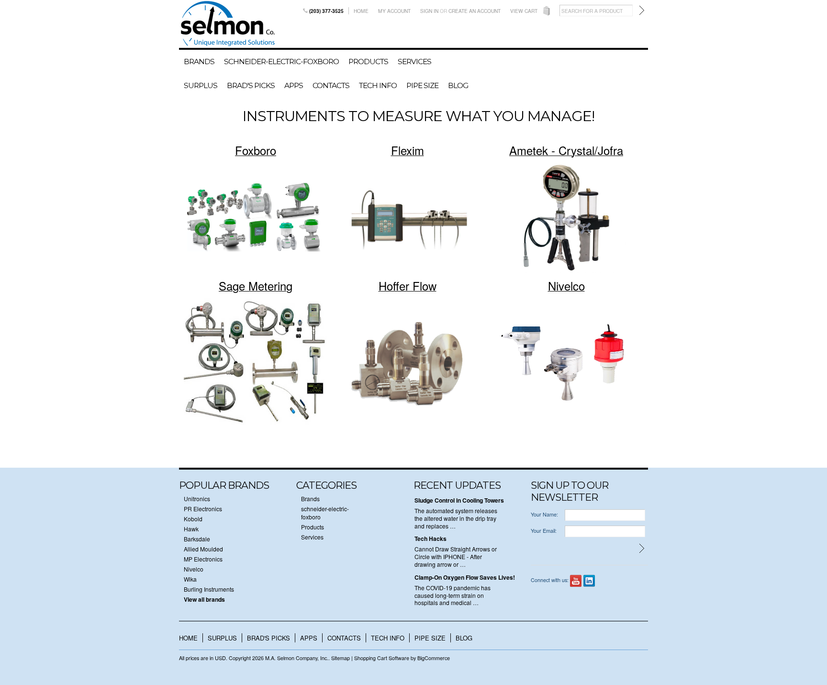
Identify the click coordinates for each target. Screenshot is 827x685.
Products (368, 61)
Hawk (191, 529)
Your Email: (544, 530)
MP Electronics (203, 559)
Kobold (193, 519)
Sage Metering (255, 285)
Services (414, 61)
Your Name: (544, 514)
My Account (394, 10)
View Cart (523, 10)
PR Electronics (203, 509)
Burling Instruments (209, 589)
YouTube (576, 581)
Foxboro (255, 150)
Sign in (429, 10)
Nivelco (566, 285)
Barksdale (197, 539)
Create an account (474, 10)
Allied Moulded (203, 549)
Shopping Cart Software (381, 658)
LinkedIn (589, 581)
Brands (199, 61)
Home (361, 10)
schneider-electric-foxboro (281, 61)
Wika (190, 579)
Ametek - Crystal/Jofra (566, 150)
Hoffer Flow (407, 285)
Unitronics (197, 498)
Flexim (407, 150)
